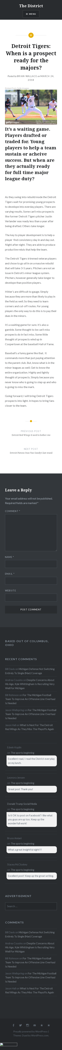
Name (9, 557)
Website (10, 590)
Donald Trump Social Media (22, 803)
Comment (12, 511)
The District (31, 5)
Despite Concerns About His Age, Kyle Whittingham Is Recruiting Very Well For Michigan (29, 684)
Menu (32, 14)
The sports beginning (22, 752)
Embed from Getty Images (17, 88)
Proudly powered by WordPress (30, 1031)
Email (9, 573)
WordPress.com (39, 1035)
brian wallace (27, 76)
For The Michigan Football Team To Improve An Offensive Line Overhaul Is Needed (30, 699)
